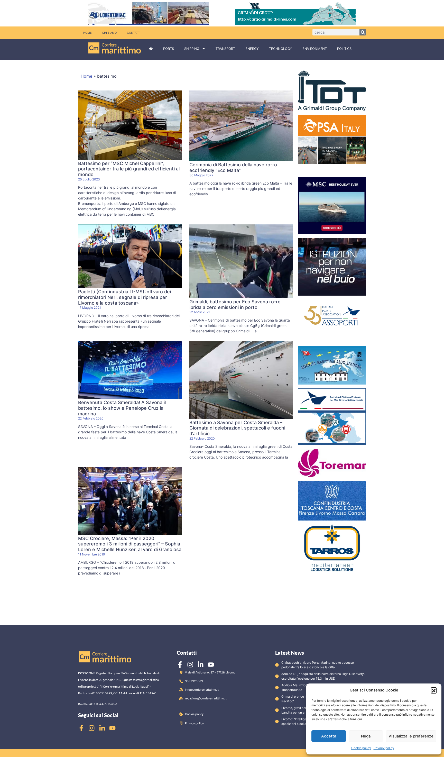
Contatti (134, 32)
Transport (225, 49)
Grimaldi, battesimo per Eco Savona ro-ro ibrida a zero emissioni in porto (235, 304)
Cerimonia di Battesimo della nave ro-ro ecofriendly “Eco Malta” (233, 167)
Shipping (191, 49)
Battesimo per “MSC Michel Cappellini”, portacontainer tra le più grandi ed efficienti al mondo (129, 169)
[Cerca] (362, 32)
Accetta (328, 736)
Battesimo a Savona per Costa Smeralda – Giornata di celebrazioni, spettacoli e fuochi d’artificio (237, 428)
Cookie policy (361, 748)
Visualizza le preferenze (410, 736)
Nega (366, 736)
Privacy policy (384, 748)
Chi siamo (109, 32)
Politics (344, 49)
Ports (168, 49)
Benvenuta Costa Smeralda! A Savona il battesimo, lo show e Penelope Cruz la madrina (122, 408)
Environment (314, 49)
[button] (433, 690)
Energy (252, 49)
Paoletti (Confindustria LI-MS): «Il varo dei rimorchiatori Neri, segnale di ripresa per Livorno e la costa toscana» (124, 297)
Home (87, 32)
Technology (280, 49)
